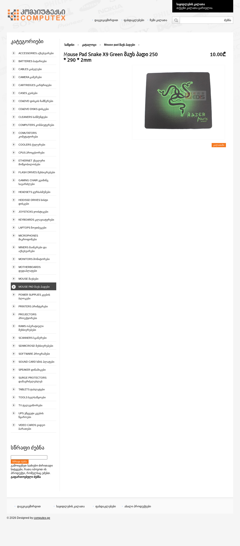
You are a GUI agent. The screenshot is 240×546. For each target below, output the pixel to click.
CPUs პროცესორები (32, 152)
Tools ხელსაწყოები (32, 397)
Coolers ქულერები (32, 144)
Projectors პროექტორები (28, 316)
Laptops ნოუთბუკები (32, 227)
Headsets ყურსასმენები (34, 192)
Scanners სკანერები (33, 337)
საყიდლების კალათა (190, 4)
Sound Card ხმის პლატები (36, 361)
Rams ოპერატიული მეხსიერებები (31, 328)
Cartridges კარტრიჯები (35, 85)
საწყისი (69, 44)
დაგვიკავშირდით (106, 20)
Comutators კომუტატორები (28, 135)
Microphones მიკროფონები (28, 237)
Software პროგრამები (34, 353)
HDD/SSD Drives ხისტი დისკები (33, 202)
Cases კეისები (28, 93)
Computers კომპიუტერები (36, 125)
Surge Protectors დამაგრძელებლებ (32, 379)
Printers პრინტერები (33, 306)
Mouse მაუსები (28, 278)
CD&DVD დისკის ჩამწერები (36, 101)
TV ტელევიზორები (30, 405)
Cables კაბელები (30, 69)
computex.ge (42, 518)
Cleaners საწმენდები (33, 117)
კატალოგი (89, 44)
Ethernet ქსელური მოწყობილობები (32, 162)
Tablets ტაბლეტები (32, 389)
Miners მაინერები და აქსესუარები (33, 249)
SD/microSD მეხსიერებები (36, 345)
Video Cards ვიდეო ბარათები (32, 427)
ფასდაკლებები (134, 20)
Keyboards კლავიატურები (36, 219)
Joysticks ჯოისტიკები (33, 211)
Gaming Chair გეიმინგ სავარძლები (33, 182)
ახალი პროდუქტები (137, 506)
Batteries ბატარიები (33, 61)
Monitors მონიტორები (34, 259)
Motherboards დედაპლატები (30, 269)
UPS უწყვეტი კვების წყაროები (31, 415)
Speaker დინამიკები (32, 369)
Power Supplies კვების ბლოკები (34, 296)
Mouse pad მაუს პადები (34, 286)
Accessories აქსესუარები (36, 53)
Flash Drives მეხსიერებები (37, 172)
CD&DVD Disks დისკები (34, 109)
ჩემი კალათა (158, 20)
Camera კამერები (30, 77)
